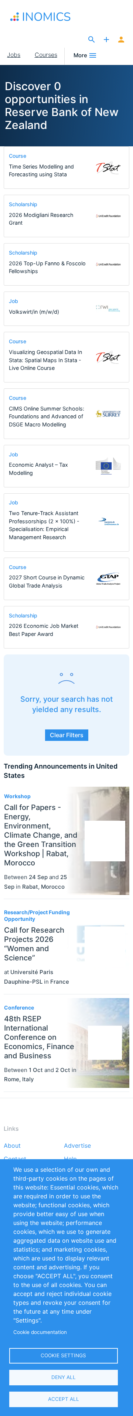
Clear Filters (66, 735)
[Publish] (106, 40)
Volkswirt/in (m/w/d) (34, 312)
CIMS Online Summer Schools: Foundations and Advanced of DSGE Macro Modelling (46, 416)
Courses (46, 54)
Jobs (13, 54)
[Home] (42, 16)
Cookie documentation (40, 1332)
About (12, 1146)
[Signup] (121, 40)
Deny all (63, 1377)
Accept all (63, 1399)
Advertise (77, 1146)
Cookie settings (63, 1355)
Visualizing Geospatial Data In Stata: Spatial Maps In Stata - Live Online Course (45, 360)
